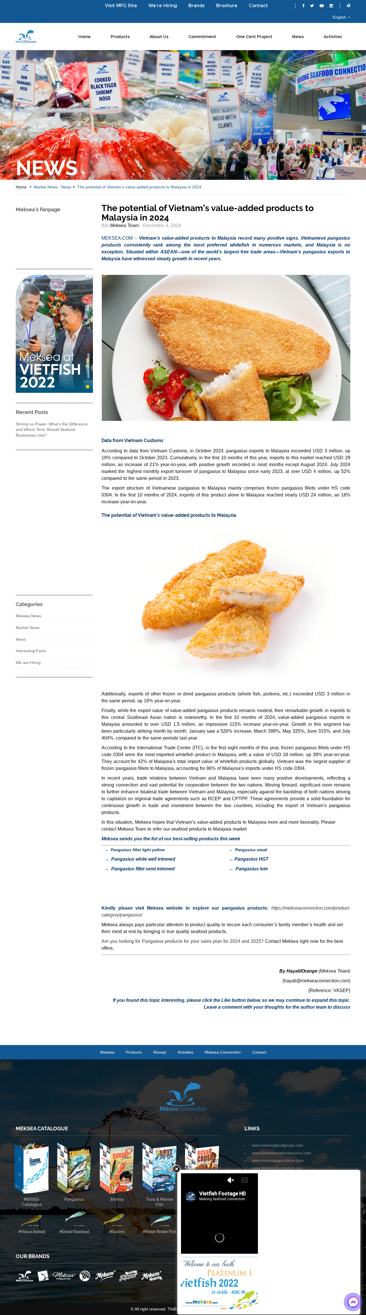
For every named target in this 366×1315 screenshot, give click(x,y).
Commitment (202, 36)
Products (120, 36)
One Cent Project (254, 36)
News (298, 36)
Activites (333, 36)
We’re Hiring (162, 5)
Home (84, 36)
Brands (196, 5)
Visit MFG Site (121, 5)
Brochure (226, 5)
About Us (159, 36)
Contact (258, 5)
